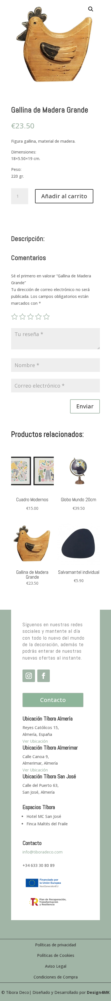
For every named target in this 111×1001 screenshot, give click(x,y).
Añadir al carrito (64, 196)
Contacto (53, 700)
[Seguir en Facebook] (43, 676)
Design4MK (98, 992)
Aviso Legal (55, 966)
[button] (91, 9)
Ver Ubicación (35, 770)
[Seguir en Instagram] (28, 676)
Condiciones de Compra (56, 977)
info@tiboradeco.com (42, 852)
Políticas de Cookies (55, 955)
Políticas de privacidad (55, 944)
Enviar (85, 406)
